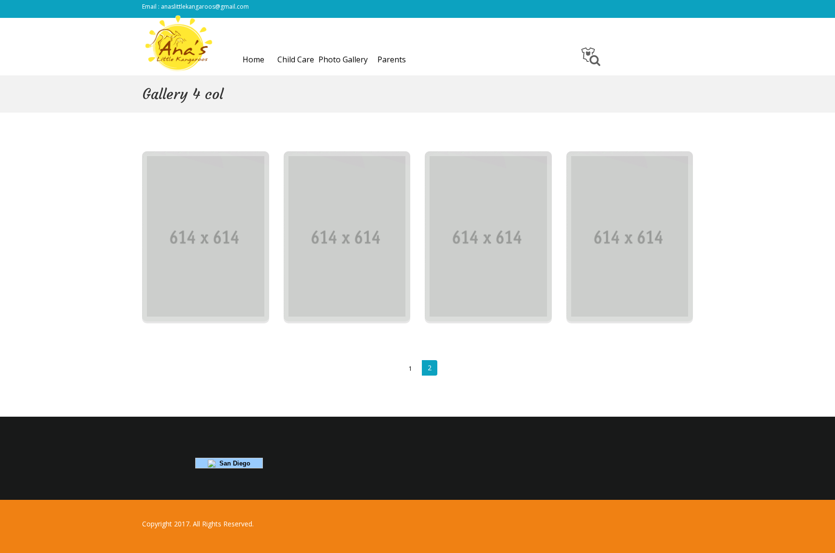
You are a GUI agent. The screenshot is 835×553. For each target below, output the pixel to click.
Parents (391, 59)
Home (253, 59)
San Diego (233, 463)
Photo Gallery (343, 59)
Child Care (295, 59)
